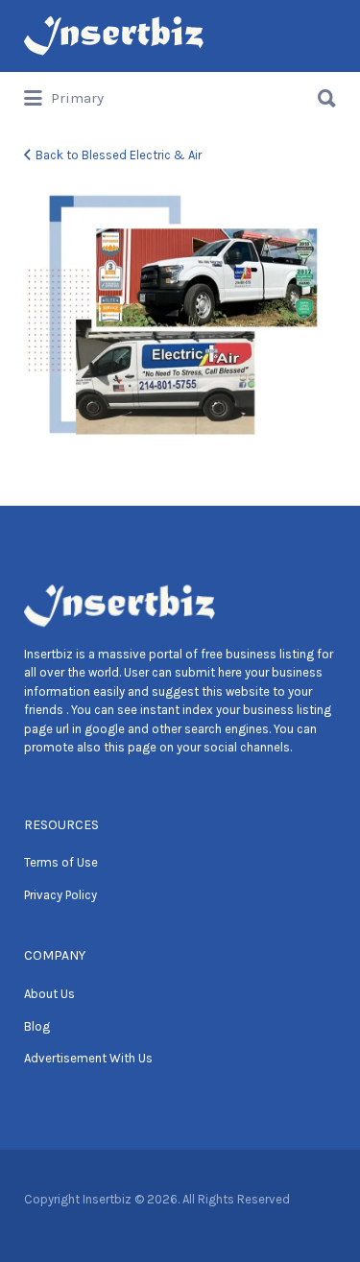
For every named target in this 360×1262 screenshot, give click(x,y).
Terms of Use (61, 862)
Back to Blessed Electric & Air (119, 155)
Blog (37, 1026)
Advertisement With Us (88, 1058)
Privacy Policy (60, 895)
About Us (49, 994)
